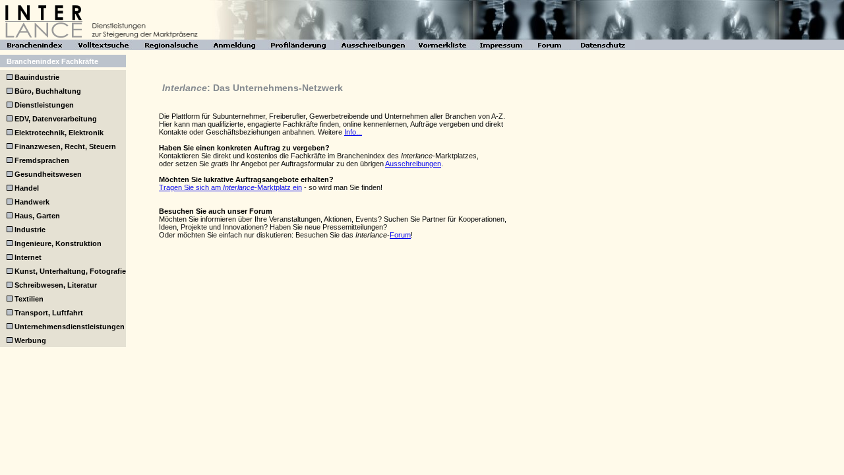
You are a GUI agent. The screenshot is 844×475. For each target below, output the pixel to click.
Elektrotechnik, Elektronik (58, 133)
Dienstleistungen (43, 105)
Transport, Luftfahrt (48, 313)
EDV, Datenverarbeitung (55, 119)
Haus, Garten (36, 216)
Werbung (29, 340)
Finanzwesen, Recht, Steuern (64, 146)
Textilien (28, 299)
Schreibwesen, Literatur (55, 285)
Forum (400, 235)
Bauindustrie (36, 77)
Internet (27, 257)
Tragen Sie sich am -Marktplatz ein (230, 187)
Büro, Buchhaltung (47, 91)
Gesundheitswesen (47, 174)
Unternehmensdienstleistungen (69, 327)
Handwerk (31, 202)
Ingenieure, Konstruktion (57, 243)
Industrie (29, 230)
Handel (26, 188)
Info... (353, 132)
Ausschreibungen (413, 164)
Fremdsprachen (41, 160)
